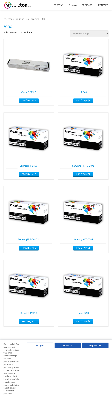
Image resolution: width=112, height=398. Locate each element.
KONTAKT (103, 5)
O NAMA (73, 5)
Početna (8, 19)
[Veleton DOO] (18, 5)
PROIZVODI (87, 5)
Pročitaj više (29, 100)
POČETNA (58, 5)
